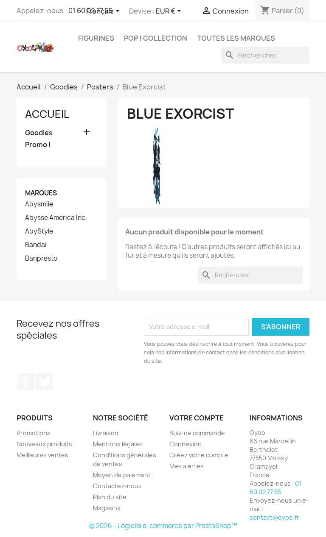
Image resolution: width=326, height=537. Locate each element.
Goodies (39, 132)
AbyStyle (39, 231)
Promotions (34, 433)
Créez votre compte (198, 455)
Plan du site (109, 497)
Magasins (107, 508)
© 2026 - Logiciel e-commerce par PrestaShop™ (163, 525)
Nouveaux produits (44, 444)
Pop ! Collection (155, 38)
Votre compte (196, 418)
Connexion (185, 444)
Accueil (47, 114)
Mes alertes (186, 466)
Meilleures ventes (42, 455)
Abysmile (39, 204)
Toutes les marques (236, 38)
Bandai (36, 245)
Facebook (25, 381)
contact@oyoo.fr (274, 517)
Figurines (96, 38)
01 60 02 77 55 (275, 487)
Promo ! (38, 144)
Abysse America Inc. (56, 218)
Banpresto (41, 258)
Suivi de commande (197, 433)
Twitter (44, 381)
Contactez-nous (117, 486)
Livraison (105, 433)
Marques (41, 193)
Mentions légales (118, 444)
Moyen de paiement (122, 475)
